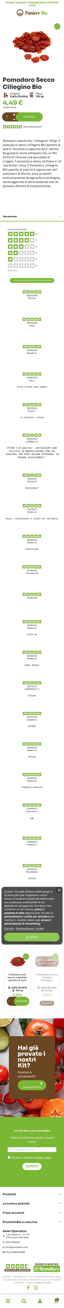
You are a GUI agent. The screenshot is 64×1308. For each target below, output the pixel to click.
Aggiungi (29, 116)
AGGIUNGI (21, 1001)
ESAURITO (47, 1003)
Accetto (32, 937)
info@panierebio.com (17, 1247)
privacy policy (43, 1157)
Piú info (9, 928)
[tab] (32, 217)
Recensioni (10, 216)
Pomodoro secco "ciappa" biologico (47, 977)
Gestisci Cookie (43, 1282)
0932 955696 (13, 1242)
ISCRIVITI (32, 1166)
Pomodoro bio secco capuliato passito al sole (17, 977)
